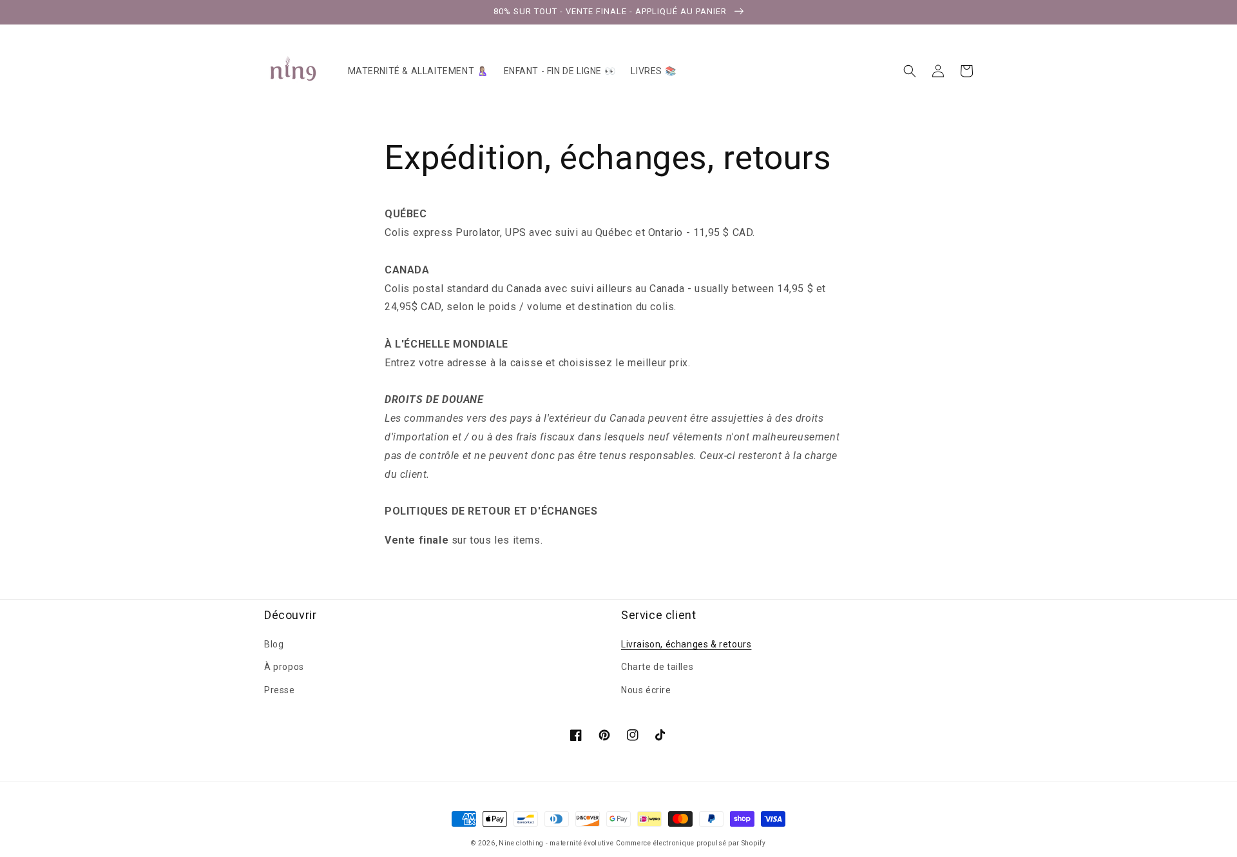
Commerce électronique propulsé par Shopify (690, 843)
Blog (273, 644)
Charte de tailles (657, 667)
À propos (284, 667)
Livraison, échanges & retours (686, 644)
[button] (910, 71)
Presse (279, 690)
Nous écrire (646, 690)
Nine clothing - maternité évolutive (556, 843)
